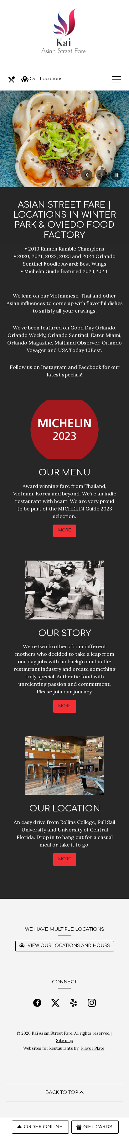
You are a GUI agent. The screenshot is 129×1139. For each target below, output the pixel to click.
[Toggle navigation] (116, 79)
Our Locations (46, 78)
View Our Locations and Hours (68, 945)
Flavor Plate (92, 1048)
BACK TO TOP (62, 1092)
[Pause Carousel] (116, 175)
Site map (64, 1040)
